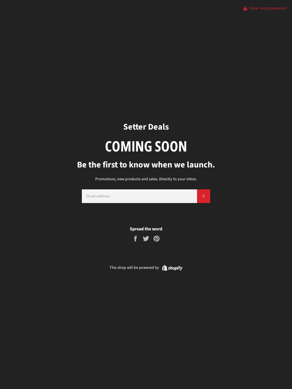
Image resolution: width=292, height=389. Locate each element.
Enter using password (267, 8)
